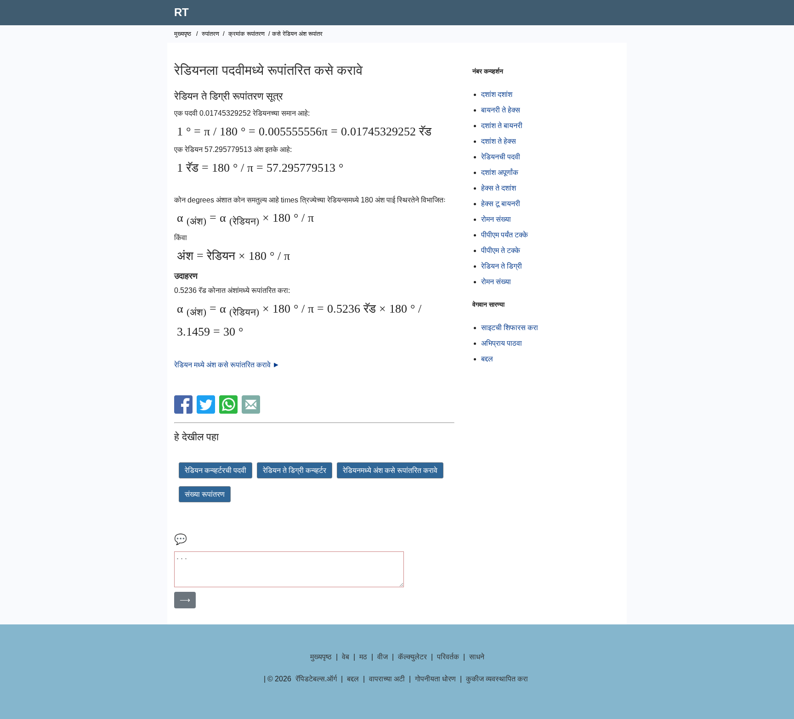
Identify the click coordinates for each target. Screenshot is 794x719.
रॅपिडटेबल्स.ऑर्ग (316, 679)
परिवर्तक (448, 657)
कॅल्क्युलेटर (412, 657)
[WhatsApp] (229, 411)
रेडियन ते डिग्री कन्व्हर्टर (294, 470)
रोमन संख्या (496, 219)
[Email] (252, 411)
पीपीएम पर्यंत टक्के (504, 235)
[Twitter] (207, 411)
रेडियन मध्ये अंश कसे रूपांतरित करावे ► (227, 365)
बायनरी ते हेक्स (500, 110)
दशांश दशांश (496, 94)
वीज (382, 657)
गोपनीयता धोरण (435, 679)
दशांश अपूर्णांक (499, 172)
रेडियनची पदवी (500, 157)
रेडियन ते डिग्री (501, 266)
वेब (345, 657)
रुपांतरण (210, 33)
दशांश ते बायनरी (501, 125)
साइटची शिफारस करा (509, 327)
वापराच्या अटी (387, 679)
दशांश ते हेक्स (498, 141)
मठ (363, 657)
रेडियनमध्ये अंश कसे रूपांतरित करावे (390, 470)
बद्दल (487, 359)
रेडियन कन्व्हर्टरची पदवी (215, 470)
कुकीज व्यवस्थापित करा (497, 679)
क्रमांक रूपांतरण (246, 33)
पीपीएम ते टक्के (500, 250)
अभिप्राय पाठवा (501, 343)
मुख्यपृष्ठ (182, 33)
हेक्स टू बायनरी (500, 204)
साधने (476, 657)
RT (181, 12)
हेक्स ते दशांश (498, 188)
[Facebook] (184, 411)
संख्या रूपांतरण (205, 494)
